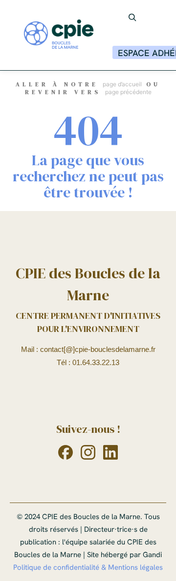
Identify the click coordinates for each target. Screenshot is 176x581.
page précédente (128, 92)
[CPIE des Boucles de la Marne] (59, 35)
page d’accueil (122, 84)
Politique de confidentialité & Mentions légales (88, 567)
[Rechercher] (132, 17)
